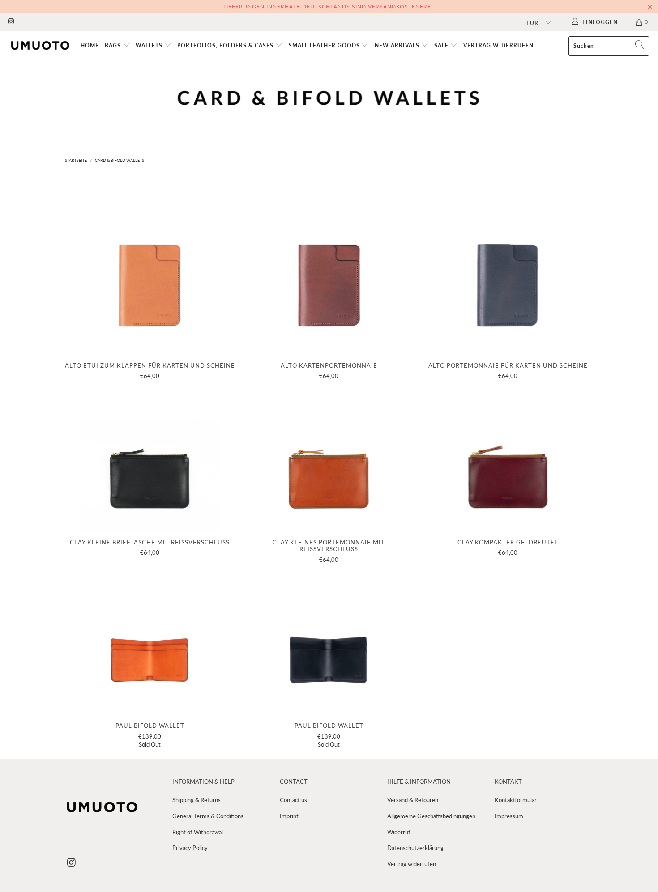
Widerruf (398, 832)
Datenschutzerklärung (415, 847)
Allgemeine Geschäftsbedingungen (431, 816)
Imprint (289, 816)
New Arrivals (398, 45)
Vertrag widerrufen (498, 45)
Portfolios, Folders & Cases (226, 45)
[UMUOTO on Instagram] (10, 22)
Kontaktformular (516, 799)
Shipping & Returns (196, 799)
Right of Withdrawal (197, 832)
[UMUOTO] (40, 46)
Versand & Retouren (412, 799)
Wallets (150, 45)
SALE (442, 45)
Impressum (509, 816)
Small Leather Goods (325, 45)
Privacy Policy (190, 847)
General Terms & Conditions (208, 816)
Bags (114, 45)
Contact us (293, 799)
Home (90, 45)
